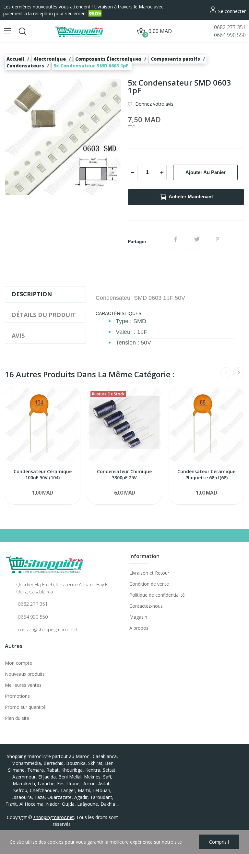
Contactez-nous (146, 606)
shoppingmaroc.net (53, 817)
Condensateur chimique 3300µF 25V (124, 474)
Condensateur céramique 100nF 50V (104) (43, 474)
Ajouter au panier (205, 172)
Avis (18, 335)
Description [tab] (32, 294)
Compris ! (219, 842)
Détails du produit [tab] (44, 315)
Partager (176, 239)
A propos (138, 628)
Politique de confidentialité (157, 595)
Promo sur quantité (25, 707)
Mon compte (18, 663)
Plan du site (17, 718)
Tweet (197, 239)
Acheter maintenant (191, 196)
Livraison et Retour (149, 573)
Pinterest (217, 239)
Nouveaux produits (25, 674)
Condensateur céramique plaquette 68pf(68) (206, 474)
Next (238, 372)
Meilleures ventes (23, 685)
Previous (225, 372)
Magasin (138, 617)
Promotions (17, 696)
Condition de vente (149, 584)
